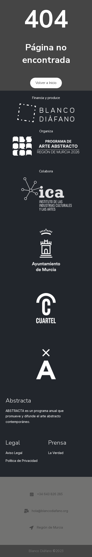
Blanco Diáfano (40, 551)
